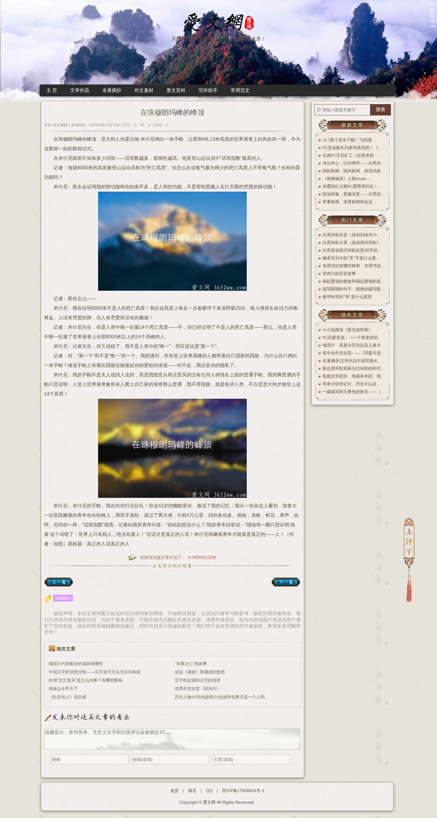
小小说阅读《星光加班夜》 (347, 330)
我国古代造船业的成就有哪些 (76, 663)
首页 (47, 125)
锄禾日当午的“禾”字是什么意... (351, 258)
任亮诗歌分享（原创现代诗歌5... (352, 242)
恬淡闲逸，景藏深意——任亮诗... (353, 194)
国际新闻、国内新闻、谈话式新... (353, 171)
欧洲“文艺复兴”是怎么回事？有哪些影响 (85, 680)
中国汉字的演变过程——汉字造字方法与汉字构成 (94, 672)
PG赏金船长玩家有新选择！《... (352, 148)
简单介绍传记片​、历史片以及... (351, 384)
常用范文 (240, 90)
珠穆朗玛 (63, 598)
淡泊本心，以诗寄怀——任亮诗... (353, 163)
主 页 (51, 90)
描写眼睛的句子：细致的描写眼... (353, 289)
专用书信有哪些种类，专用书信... (353, 266)
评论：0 (161, 125)
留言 (192, 790)
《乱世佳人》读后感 (67, 697)
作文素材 (143, 90)
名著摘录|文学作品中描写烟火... (352, 361)
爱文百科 (176, 90)
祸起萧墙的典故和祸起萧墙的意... (353, 281)
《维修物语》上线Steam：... (348, 178)
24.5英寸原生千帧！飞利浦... (349, 140)
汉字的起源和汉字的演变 (198, 680)
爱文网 (209, 802)
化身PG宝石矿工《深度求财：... (352, 155)
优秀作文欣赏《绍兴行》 (198, 688)
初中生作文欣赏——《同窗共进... (353, 353)
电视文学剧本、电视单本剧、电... (353, 376)
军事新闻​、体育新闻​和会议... (349, 202)
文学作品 (79, 90)
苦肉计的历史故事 (339, 273)
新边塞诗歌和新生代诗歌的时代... (353, 368)
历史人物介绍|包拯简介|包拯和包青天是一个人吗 (220, 697)
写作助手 (208, 90)
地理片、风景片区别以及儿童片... (353, 345)
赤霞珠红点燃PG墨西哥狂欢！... (352, 186)
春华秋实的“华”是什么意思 (347, 297)
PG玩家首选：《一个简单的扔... (352, 337)
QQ (209, 790)
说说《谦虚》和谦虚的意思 (200, 672)
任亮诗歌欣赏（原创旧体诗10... (351, 235)
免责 (174, 790)
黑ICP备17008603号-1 (243, 790)
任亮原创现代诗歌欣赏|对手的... (352, 250)
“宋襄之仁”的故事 (191, 663)
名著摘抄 (111, 90)
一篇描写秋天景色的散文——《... (353, 392)
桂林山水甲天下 (63, 688)
